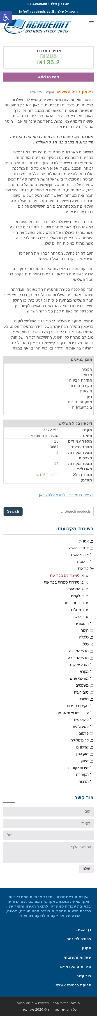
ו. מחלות (77, 610)
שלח (86, 869)
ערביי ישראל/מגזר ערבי (71, 713)
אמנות (84, 541)
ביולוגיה (83, 562)
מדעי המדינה (79, 651)
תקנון (86, 948)
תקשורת (82, 775)
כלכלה (84, 637)
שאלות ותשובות (77, 957)
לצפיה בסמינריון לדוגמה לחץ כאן (66, 495)
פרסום (84, 733)
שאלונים (82, 747)
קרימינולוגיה (80, 740)
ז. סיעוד (78, 617)
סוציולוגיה (81, 692)
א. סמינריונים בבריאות (67, 575)
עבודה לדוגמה (79, 939)
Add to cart (48, 77)
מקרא (84, 671)
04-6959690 (37, 4)
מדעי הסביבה (78, 658)
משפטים (82, 685)
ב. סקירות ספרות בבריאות (64, 582)
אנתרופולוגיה (79, 548)
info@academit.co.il (36, 11)
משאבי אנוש (79, 678)
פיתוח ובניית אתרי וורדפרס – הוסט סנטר (48, 1003)
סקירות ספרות (78, 706)
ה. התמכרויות (73, 603)
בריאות (83, 568)
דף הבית (83, 930)
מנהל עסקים (79, 665)
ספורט (84, 699)
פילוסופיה (81, 720)
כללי (85, 644)
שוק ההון (82, 754)
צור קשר (84, 976)
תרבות (84, 782)
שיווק (85, 761)
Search (13, 511)
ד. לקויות (77, 596)
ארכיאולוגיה (80, 555)
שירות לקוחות (78, 768)
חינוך (85, 630)
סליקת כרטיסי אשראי (72, 985)
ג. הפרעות (76, 589)
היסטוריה (82, 624)
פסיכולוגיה (81, 727)
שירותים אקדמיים (75, 967)
